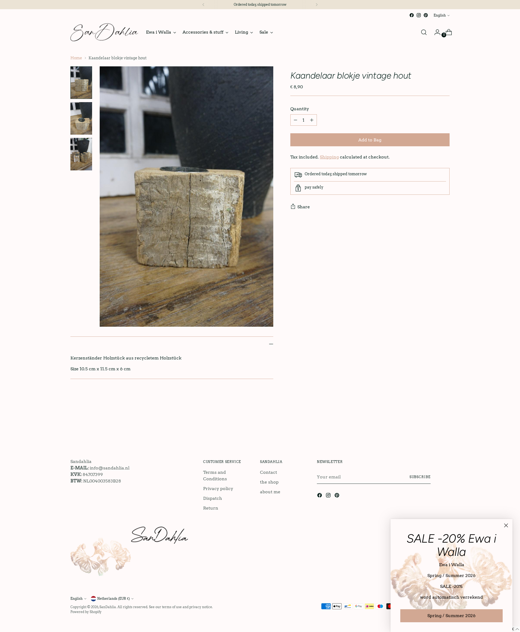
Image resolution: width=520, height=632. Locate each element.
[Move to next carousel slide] (445, 426)
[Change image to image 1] (81, 82)
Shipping (329, 157)
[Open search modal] (423, 32)
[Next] (317, 4)
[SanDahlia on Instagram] (418, 15)
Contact (268, 472)
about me (270, 491)
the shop (269, 482)
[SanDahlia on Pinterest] (425, 15)
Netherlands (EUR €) (113, 599)
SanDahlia (107, 607)
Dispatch (212, 498)
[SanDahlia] (104, 32)
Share (303, 206)
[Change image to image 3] (81, 154)
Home (76, 58)
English (440, 15)
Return (210, 508)
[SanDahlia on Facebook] (411, 15)
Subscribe (420, 477)
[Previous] (203, 4)
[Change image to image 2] (81, 118)
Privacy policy (218, 488)
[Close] (506, 525)
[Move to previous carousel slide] (432, 427)
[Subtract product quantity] (295, 120)
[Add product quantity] (312, 120)
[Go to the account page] (435, 32)
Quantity (299, 108)
